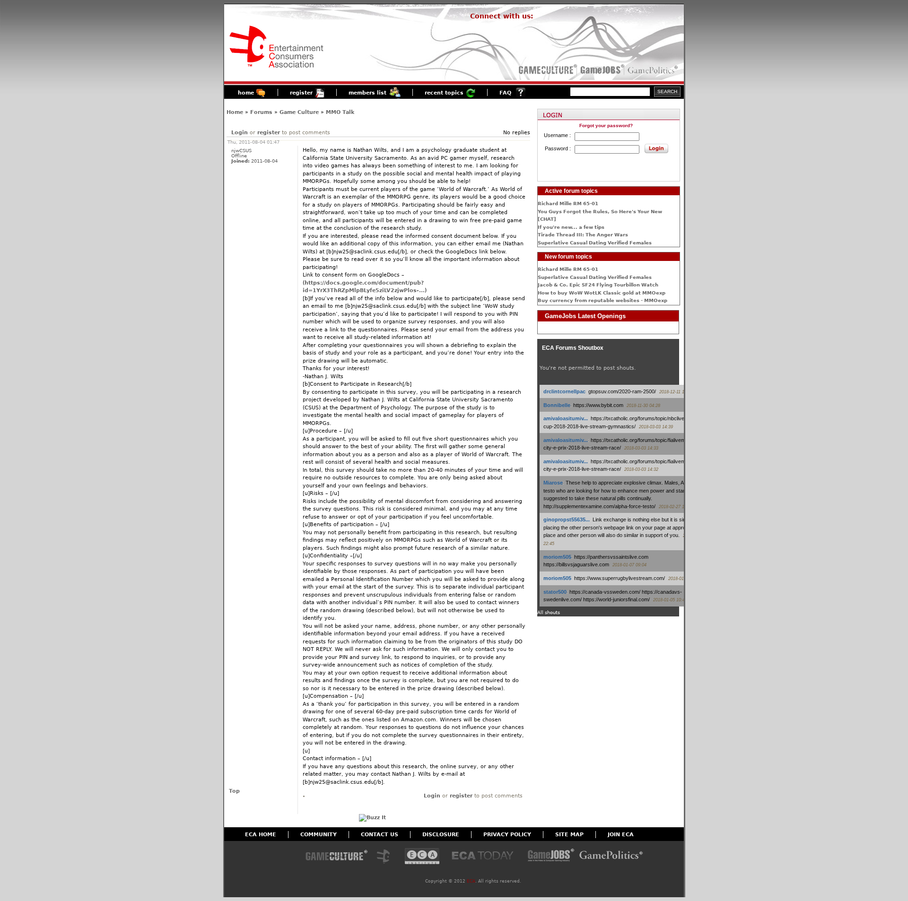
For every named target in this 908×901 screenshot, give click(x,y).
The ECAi (422, 856)
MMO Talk (340, 112)
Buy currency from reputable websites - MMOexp (602, 300)
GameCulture (546, 70)
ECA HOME (260, 835)
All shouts (548, 612)
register (301, 93)
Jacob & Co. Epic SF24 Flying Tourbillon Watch (598, 284)
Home (235, 112)
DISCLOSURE (440, 835)
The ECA (386, 856)
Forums (261, 112)
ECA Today (484, 856)
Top (234, 791)
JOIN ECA (621, 835)
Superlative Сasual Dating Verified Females (595, 242)
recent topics (444, 93)
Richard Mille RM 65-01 (568, 203)
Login (239, 133)
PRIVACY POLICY (507, 835)
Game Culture (299, 112)
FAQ (505, 93)
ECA (471, 881)
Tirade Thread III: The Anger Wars (583, 234)
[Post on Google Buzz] (372, 817)
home (246, 93)
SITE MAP (569, 835)
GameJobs (600, 70)
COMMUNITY (318, 835)
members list (367, 93)
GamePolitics (653, 70)
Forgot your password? (606, 125)
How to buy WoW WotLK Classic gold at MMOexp (601, 292)
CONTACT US (379, 835)
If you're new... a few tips (571, 227)
